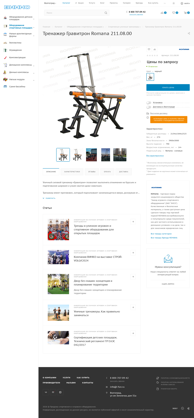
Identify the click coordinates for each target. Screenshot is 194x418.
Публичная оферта (169, 389)
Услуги (66, 377)
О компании (49, 377)
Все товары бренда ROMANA (164, 238)
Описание (51, 172)
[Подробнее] (133, 221)
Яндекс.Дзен (60, 392)
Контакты (87, 383)
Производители (51, 383)
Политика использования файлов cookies (172, 383)
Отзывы (91, 172)
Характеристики (72, 172)
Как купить (83, 377)
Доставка (123, 172)
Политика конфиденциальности (175, 378)
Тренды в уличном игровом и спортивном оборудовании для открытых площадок (94, 229)
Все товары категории (161, 234)
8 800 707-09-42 (137, 11)
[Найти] (105, 13)
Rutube (53, 392)
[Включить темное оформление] (173, 3)
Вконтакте (46, 392)
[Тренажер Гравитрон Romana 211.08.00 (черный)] (92, 96)
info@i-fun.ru (117, 387)
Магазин (71, 383)
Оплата (107, 172)
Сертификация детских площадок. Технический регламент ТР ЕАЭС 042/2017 (95, 341)
